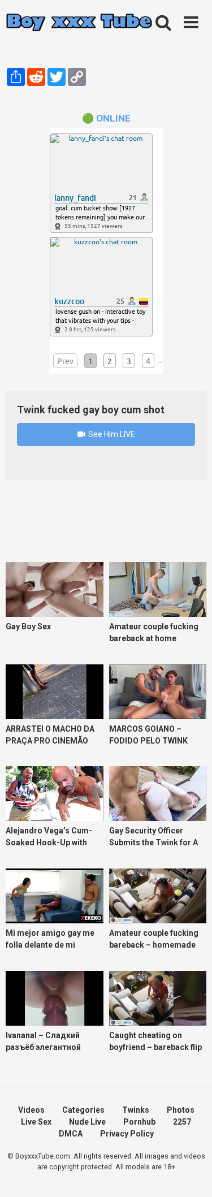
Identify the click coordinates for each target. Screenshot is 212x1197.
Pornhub (139, 1121)
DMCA (71, 1133)
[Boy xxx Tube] (79, 23)
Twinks (135, 1109)
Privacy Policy (127, 1133)
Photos (180, 1109)
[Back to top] (191, 1174)
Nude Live (87, 1121)
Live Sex (36, 1121)
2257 (182, 1121)
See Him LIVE (110, 434)
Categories (83, 1109)
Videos (31, 1109)
